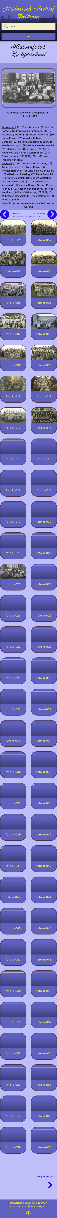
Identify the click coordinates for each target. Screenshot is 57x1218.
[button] (28, 35)
